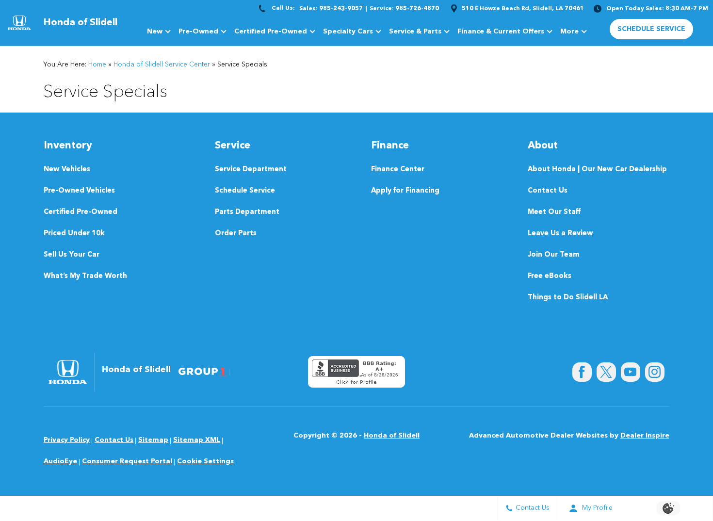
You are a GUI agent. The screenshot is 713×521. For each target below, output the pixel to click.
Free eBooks (549, 276)
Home (97, 64)
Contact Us (547, 191)
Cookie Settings (205, 461)
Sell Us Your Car (71, 255)
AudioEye (60, 461)
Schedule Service (245, 191)
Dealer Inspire (644, 435)
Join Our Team (554, 255)
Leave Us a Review (560, 233)
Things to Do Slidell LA (568, 297)
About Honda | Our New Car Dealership (597, 169)
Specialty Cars (348, 31)
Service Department (251, 169)
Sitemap (153, 440)
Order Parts (236, 233)
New (154, 31)
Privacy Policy (67, 440)
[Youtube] (630, 372)
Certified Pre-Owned (270, 31)
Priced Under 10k (74, 233)
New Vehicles (67, 169)
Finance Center (397, 169)
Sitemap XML (196, 440)
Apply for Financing (405, 191)
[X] (606, 372)
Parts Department (247, 212)
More (569, 33)
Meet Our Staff (554, 212)
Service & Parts (415, 31)
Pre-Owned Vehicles (79, 191)
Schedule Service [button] (651, 29)
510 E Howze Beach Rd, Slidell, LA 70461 (523, 9)
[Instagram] (654, 372)
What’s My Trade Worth (85, 276)
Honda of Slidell (392, 435)
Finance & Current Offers (500, 31)
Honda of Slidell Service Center (161, 64)
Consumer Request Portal (127, 461)
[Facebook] (582, 372)
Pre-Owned (198, 31)
